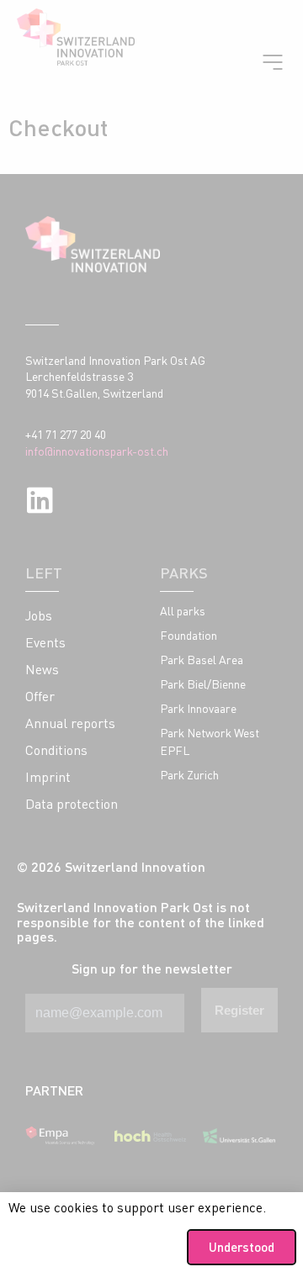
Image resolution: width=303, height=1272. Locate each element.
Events (45, 642)
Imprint (48, 776)
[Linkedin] (40, 500)
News (42, 669)
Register (239, 1010)
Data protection (71, 803)
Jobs (38, 615)
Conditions (56, 750)
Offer (40, 696)
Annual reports (70, 723)
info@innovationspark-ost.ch (96, 451)
